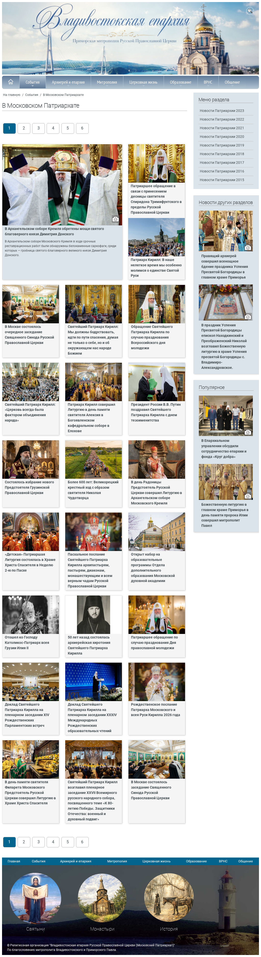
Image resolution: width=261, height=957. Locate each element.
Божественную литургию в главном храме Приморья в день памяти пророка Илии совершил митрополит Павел (225, 515)
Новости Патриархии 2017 (222, 163)
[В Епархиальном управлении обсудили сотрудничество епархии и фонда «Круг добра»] (226, 435)
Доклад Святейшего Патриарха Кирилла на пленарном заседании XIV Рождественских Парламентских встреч (27, 715)
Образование (180, 82)
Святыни (35, 929)
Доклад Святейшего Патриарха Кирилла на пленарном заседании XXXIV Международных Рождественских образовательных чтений (92, 717)
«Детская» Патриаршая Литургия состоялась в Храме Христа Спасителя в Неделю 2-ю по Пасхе (30, 562)
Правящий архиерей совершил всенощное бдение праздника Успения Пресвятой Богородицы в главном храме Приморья (224, 267)
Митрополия (107, 82)
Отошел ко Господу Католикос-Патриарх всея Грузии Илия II (27, 642)
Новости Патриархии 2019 (222, 145)
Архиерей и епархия (68, 82)
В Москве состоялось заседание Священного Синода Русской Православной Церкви (151, 790)
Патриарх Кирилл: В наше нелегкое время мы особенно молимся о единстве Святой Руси (156, 268)
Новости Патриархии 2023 (222, 111)
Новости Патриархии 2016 (222, 171)
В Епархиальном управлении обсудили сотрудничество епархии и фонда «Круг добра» (223, 449)
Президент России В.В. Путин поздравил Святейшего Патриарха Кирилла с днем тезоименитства (156, 412)
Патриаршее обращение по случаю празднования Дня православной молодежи (154, 642)
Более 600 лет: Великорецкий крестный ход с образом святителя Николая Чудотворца (93, 490)
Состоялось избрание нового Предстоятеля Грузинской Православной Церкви (29, 487)
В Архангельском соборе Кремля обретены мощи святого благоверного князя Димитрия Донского (54, 231)
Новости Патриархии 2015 (222, 180)
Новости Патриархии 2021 (222, 128)
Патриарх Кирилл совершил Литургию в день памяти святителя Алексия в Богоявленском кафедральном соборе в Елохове (91, 417)
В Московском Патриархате (63, 95)
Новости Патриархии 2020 (222, 137)
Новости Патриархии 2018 (222, 154)
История (169, 929)
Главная (14, 861)
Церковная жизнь (143, 82)
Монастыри (102, 929)
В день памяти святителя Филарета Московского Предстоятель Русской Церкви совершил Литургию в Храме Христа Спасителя (30, 793)
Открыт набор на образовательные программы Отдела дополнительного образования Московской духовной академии (153, 567)
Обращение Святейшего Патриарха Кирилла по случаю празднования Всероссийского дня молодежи (152, 337)
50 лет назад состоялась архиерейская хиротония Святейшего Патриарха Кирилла (89, 645)
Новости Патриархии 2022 (222, 119)
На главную (11, 95)
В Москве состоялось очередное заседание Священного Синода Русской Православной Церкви (29, 335)
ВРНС (208, 82)
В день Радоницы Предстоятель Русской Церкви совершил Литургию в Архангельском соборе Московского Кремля (156, 493)
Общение (232, 82)
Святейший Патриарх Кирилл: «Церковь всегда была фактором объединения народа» (30, 412)
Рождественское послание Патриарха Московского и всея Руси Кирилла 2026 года (155, 709)
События (33, 82)
